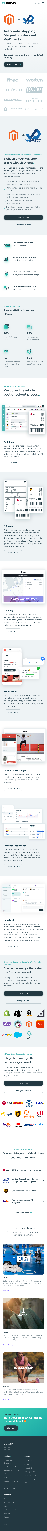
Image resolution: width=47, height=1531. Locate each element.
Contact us (35, 3)
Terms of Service (31, 1475)
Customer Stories (11, 1481)
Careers (27, 1464)
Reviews (7, 1513)
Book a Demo (9, 1488)
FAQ (5, 1485)
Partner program (31, 1479)
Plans (6, 1477)
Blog (6, 1499)
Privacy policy (30, 1472)
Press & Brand (29, 1468)
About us (28, 1461)
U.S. (25, 1482)
